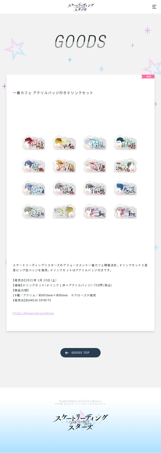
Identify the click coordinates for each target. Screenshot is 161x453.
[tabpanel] (80, 177)
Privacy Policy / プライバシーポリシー (80, 400)
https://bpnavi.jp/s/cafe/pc (33, 313)
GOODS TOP (80, 352)
